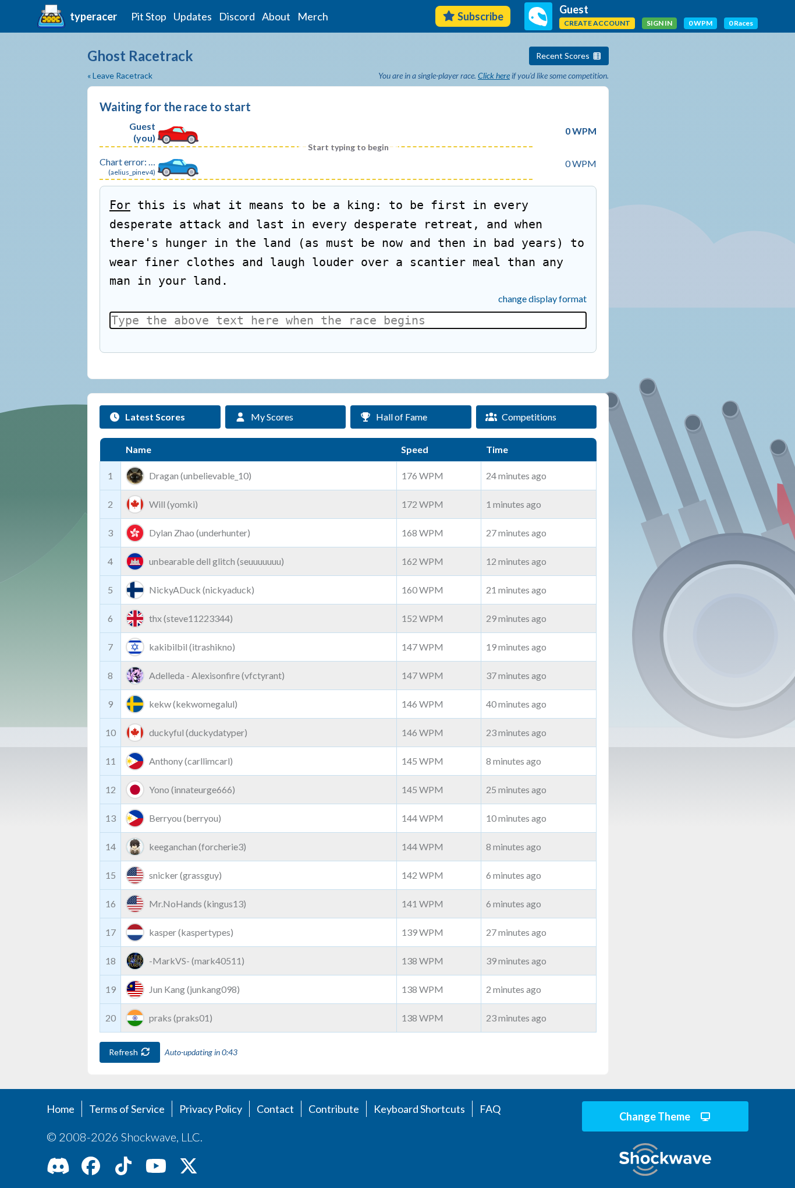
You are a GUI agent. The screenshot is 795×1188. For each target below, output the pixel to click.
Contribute (333, 1108)
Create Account (597, 23)
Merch (312, 16)
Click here (494, 75)
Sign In (659, 23)
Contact (275, 1108)
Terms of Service (127, 1108)
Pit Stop (148, 16)
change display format (542, 298)
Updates (192, 16)
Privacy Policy (210, 1108)
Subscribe (480, 16)
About (276, 16)
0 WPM (700, 23)
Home (60, 1108)
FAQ (490, 1108)
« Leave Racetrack (119, 75)
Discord (237, 16)
